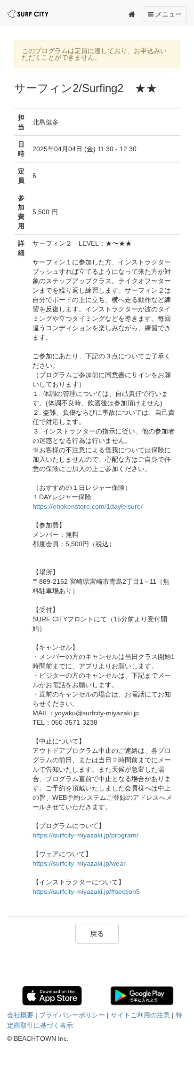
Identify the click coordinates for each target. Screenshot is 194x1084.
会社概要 (20, 1015)
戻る (97, 933)
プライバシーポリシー (72, 1015)
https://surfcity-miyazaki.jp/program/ (85, 835)
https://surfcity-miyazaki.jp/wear (79, 863)
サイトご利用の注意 (140, 1015)
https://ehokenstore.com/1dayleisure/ (87, 506)
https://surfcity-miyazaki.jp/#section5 (86, 891)
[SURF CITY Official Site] (27, 14)
